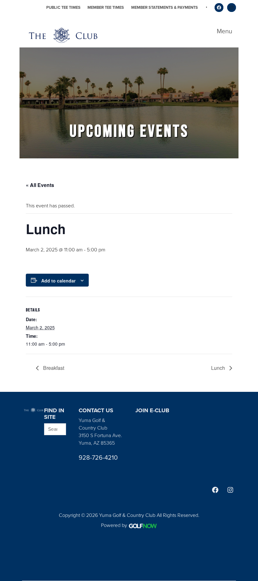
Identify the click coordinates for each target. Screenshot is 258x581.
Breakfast (53, 367)
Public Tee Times (63, 7)
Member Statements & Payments (164, 7)
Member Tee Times (105, 7)
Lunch (218, 367)
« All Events (40, 185)
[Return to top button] (249, 384)
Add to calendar (58, 280)
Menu (224, 31)
